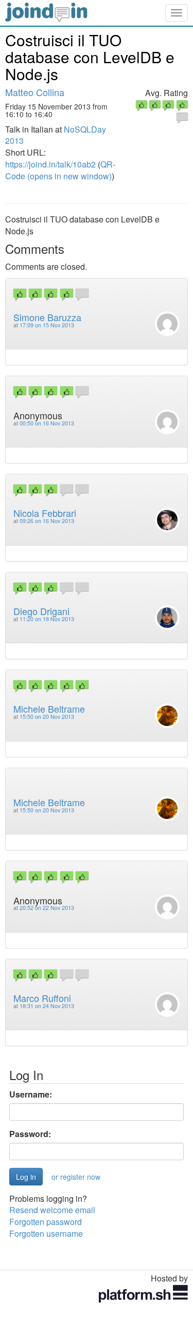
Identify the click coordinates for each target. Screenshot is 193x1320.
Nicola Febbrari (44, 512)
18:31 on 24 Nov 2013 (47, 1006)
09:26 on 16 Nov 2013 (47, 521)
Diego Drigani (41, 611)
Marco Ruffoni (42, 998)
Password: (30, 1134)
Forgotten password (45, 1222)
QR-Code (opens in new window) (60, 170)
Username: (30, 1094)
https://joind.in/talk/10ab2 (50, 164)
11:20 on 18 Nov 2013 (47, 619)
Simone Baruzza (47, 317)
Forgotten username (46, 1233)
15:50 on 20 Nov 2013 (47, 716)
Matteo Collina (34, 92)
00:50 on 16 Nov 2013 (47, 423)
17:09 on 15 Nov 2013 (47, 325)
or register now (75, 1177)
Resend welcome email (52, 1210)
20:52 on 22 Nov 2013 (47, 908)
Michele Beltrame (49, 708)
